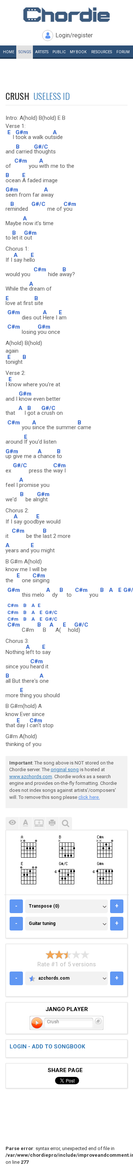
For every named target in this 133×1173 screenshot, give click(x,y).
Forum (123, 52)
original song (65, 769)
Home (8, 52)
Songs (24, 52)
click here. (89, 797)
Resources (101, 52)
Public (59, 52)
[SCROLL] (38, 823)
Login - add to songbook (47, 1046)
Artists (41, 52)
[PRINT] (52, 823)
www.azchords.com (30, 776)
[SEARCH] (65, 823)
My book (78, 52)
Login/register (74, 35)
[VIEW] (12, 823)
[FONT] (25, 823)
